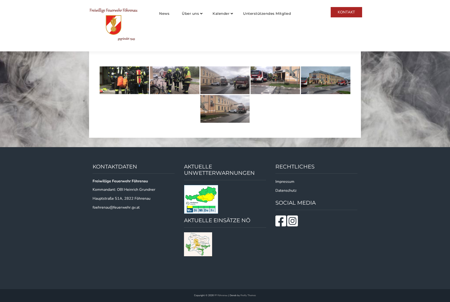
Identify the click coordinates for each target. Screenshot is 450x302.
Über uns (190, 13)
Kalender (221, 13)
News (164, 13)
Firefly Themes (248, 295)
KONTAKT (346, 12)
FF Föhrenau (221, 295)
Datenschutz (285, 190)
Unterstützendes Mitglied (267, 13)
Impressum (284, 181)
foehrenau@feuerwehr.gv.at (116, 207)
